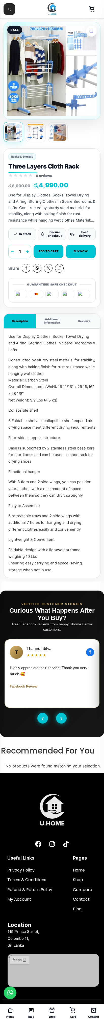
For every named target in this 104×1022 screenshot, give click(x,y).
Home (79, 870)
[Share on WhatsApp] (37, 268)
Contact (82, 899)
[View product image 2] (35, 132)
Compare (82, 890)
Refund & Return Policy (29, 890)
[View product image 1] (13, 132)
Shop (78, 880)
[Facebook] (38, 843)
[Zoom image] (91, 31)
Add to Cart (48, 251)
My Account (19, 899)
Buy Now (81, 251)
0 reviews (44, 176)
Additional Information (52, 320)
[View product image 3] (58, 132)
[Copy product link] (59, 268)
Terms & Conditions (27, 880)
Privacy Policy (21, 870)
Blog (78, 909)
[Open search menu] (9, 9)
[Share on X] (48, 268)
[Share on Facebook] (26, 268)
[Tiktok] (66, 843)
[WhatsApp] (10, 992)
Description (20, 321)
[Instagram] (52, 843)
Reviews (84, 321)
